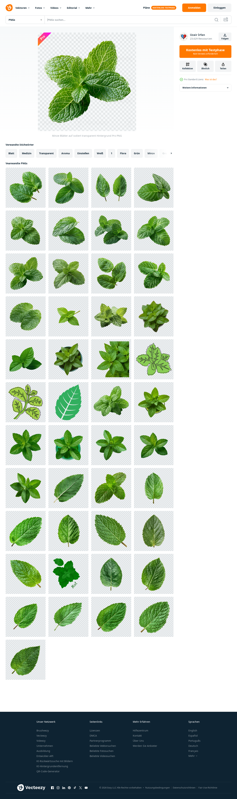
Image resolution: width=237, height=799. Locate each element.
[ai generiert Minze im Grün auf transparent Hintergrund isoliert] (153, 402)
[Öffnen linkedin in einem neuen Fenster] (63, 787)
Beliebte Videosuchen (102, 756)
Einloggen (219, 7)
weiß (100, 153)
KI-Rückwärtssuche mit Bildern (54, 761)
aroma (65, 153)
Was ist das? (211, 79)
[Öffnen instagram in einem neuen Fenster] (58, 787)
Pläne (146, 7)
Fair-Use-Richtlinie (207, 787)
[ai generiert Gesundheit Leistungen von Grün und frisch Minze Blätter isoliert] (153, 316)
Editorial (72, 7)
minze (151, 153)
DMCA (93, 735)
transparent (46, 153)
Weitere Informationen (194, 87)
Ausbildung (43, 751)
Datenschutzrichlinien (184, 787)
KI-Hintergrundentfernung (52, 766)
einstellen (83, 153)
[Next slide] (168, 153)
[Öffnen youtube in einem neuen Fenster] (86, 787)
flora (123, 153)
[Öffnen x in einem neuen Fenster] (80, 787)
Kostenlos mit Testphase (205, 51)
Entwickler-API (44, 756)
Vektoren (21, 7)
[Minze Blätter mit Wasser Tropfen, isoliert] (111, 316)
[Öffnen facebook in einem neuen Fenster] (52, 787)
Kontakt (137, 735)
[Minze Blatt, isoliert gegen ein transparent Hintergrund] (68, 488)
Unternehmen (44, 745)
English (192, 730)
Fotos (38, 7)
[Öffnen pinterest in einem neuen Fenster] (69, 787)
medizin (26, 153)
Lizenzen (95, 730)
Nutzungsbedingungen (157, 787)
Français (193, 751)
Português (194, 740)
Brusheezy (42, 730)
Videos (54, 7)
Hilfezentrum (140, 730)
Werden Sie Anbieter (145, 745)
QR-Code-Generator (48, 771)
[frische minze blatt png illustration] (68, 402)
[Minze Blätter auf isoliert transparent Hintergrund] (26, 188)
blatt (11, 153)
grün (137, 153)
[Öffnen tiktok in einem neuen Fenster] (75, 787)
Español (193, 735)
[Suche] (216, 20)
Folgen (225, 38)
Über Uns (138, 740)
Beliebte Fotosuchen (102, 751)
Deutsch (193, 745)
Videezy (40, 740)
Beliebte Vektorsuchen (103, 745)
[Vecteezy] (9, 7)
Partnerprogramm (100, 740)
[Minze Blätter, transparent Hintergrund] (111, 402)
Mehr (88, 7)
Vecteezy (41, 735)
